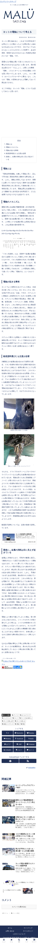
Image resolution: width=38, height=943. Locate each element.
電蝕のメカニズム (12, 147)
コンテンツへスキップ (8, 1)
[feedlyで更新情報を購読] (10, 761)
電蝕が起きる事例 (12, 150)
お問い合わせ (10, 931)
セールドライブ (26, 715)
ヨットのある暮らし (26, 718)
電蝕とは (9, 144)
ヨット (16, 718)
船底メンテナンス (8, 724)
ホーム (10, 928)
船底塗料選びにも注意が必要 (16, 153)
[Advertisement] (19, 115)
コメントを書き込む (19, 907)
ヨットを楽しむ (21, 721)
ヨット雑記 (7, 715)
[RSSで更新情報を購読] (27, 761)
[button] (19, 750)
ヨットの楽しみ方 (8, 721)
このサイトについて (19, 934)
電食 (23, 724)
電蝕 (18, 724)
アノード (16, 715)
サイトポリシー (28, 931)
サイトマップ (28, 928)
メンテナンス (7, 718)
